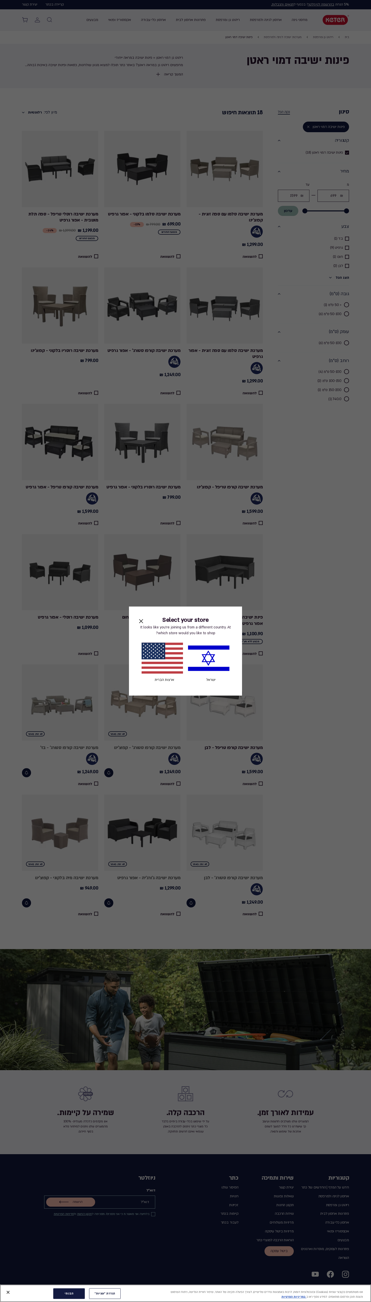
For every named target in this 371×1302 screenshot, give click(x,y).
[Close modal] (141, 621)
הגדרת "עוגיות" (105, 1293)
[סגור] (8, 1292)
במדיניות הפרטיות (293, 1297)
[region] (185, 1293)
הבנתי (69, 1293)
